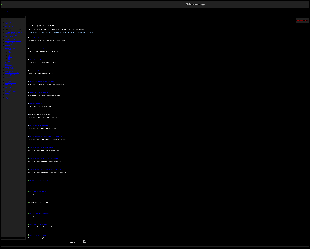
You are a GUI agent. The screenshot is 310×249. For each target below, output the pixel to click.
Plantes (6, 96)
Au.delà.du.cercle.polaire (11, 35)
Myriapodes (8, 93)
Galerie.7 (10, 58)
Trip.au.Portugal (9, 44)
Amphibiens (8, 81)
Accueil (6, 20)
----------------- (8, 77)
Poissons (7, 97)
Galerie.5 (10, 55)
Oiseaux (7, 94)
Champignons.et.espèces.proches (13, 62)
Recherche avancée (9, 26)
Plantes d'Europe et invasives (12, 73)
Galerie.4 (10, 54)
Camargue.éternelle (9, 36)
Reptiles (7, 99)
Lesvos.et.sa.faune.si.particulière (13, 41)
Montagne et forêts (9, 71)
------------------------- (10, 25)
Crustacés (7, 85)
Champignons (8, 84)
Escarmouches (8, 65)
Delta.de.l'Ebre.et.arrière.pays (12, 38)
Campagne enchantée (10, 48)
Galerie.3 (10, 52)
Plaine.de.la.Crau (9, 42)
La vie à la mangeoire (10, 68)
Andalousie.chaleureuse (11, 33)
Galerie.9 (10, 61)
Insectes (7, 88)
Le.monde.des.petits (10, 74)
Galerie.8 (10, 60)
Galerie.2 (10, 51)
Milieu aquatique (9, 70)
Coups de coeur (9, 64)
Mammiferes (8, 90)
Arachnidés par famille (10, 83)
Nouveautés (8, 22)
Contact (6, 23)
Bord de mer (8, 46)
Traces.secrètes (8, 75)
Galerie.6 (10, 57)
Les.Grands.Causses (10, 39)
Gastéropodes (8, 87)
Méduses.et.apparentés (10, 91)
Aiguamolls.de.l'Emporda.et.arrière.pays (15, 32)
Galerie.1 (10, 49)
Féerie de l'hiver (9, 67)
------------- (7, 45)
